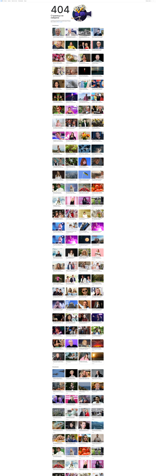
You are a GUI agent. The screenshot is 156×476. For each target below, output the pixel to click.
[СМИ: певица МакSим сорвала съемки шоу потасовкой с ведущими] (97, 228)
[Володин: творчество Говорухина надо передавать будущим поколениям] (84, 345)
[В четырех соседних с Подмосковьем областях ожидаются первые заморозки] (97, 125)
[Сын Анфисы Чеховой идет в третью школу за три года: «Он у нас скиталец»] (58, 125)
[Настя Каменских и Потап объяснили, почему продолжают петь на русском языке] (58, 345)
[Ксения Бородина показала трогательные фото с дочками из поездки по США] (84, 384)
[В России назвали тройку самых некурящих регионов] (71, 228)
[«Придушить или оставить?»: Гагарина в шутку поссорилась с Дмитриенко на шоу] (58, 138)
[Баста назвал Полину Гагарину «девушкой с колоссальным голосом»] (58, 306)
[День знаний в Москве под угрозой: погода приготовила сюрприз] (71, 440)
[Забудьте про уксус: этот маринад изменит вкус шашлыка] (58, 440)
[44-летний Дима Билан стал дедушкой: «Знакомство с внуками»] (97, 453)
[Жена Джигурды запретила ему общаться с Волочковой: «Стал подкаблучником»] (84, 427)
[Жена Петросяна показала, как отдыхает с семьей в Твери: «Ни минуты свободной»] (58, 112)
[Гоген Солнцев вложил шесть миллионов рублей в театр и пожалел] (97, 112)
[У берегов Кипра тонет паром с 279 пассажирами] (84, 440)
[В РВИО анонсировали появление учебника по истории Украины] (84, 177)
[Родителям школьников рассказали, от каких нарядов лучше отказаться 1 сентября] (84, 138)
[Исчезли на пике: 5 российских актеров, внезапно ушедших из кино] (97, 164)
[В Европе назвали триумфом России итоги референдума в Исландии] (84, 453)
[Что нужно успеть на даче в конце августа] (84, 112)
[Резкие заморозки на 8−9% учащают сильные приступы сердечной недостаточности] (71, 164)
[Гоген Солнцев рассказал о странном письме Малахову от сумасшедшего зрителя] (58, 99)
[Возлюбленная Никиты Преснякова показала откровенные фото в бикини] (97, 241)
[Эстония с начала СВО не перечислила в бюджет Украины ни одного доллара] (84, 228)
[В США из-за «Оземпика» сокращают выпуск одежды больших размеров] (84, 86)
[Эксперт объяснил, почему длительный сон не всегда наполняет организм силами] (84, 267)
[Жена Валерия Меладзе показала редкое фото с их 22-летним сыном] (84, 466)
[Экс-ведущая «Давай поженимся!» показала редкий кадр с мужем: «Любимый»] (84, 47)
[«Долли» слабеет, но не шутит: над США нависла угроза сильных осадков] (71, 86)
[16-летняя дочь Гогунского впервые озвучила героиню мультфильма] (97, 410)
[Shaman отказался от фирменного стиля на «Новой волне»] (71, 99)
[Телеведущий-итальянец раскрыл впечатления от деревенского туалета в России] (84, 306)
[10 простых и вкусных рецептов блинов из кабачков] (71, 60)
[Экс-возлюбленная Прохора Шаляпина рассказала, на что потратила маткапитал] (71, 47)
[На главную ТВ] (2, 1)
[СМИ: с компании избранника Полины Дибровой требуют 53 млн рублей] (58, 216)
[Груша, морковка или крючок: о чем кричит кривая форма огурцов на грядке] (97, 332)
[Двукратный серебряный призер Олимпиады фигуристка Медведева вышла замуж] (84, 319)
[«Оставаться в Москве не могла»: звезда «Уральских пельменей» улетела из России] (97, 86)
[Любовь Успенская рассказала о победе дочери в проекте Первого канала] (71, 293)
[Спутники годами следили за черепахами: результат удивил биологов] (71, 384)
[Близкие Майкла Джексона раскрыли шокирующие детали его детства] (97, 397)
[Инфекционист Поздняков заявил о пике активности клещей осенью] (58, 410)
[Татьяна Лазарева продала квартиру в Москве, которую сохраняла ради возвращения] (71, 427)
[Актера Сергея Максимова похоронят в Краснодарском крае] (84, 73)
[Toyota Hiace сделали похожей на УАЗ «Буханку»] (71, 358)
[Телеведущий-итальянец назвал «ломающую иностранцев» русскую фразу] (71, 371)
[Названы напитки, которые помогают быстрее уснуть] (71, 466)
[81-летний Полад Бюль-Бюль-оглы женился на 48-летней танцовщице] (97, 47)
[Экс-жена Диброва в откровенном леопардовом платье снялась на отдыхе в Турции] (58, 151)
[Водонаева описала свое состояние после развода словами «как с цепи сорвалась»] (84, 358)
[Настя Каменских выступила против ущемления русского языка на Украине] (71, 319)
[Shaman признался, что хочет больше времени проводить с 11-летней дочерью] (71, 34)
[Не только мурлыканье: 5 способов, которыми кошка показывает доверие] (97, 254)
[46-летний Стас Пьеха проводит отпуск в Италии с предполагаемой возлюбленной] (84, 216)
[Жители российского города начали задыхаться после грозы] (97, 151)
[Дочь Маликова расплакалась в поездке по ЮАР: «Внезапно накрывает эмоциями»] (97, 177)
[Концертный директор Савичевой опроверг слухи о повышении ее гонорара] (84, 164)
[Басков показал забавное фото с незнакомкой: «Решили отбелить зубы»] (58, 358)
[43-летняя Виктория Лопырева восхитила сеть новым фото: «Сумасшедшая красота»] (97, 306)
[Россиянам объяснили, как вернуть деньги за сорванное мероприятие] (97, 345)
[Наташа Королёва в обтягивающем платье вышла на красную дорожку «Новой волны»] (84, 60)
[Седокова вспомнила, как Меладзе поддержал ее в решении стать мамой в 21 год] (97, 384)
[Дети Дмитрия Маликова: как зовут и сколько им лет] (58, 73)
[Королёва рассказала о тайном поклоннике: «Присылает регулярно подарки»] (71, 138)
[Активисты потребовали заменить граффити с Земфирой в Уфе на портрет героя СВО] (58, 280)
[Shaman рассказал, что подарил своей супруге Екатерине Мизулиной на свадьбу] (58, 453)
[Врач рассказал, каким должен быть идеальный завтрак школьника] (97, 216)
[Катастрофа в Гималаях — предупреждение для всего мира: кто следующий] (84, 34)
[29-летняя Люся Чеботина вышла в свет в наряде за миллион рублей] (71, 112)
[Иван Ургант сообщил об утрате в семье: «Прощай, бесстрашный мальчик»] (97, 34)
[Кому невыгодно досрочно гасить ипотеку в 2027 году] (84, 332)
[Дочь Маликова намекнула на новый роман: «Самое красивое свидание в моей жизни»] (84, 280)
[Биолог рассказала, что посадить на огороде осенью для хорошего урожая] (97, 203)
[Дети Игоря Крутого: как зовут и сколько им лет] (97, 440)
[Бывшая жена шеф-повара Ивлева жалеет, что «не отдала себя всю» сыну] (97, 427)
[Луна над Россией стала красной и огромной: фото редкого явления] (84, 241)
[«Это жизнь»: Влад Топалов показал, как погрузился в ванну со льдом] (58, 228)
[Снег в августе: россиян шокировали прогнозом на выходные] (58, 466)
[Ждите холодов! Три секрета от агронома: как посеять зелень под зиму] (71, 151)
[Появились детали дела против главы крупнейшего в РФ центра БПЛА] (71, 73)
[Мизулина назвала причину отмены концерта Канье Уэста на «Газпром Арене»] (71, 203)
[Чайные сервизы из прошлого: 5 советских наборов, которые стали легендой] (84, 410)
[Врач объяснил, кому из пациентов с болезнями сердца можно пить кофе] (97, 371)
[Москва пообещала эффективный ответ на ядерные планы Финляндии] (71, 306)
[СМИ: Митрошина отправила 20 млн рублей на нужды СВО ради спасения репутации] (58, 177)
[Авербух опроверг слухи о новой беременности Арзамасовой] (71, 267)
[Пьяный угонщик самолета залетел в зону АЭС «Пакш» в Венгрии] (58, 427)
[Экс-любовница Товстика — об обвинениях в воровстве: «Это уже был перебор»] (58, 319)
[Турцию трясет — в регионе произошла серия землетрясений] (84, 151)
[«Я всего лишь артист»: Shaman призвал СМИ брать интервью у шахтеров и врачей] (71, 345)
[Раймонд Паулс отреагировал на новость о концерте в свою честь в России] (58, 34)
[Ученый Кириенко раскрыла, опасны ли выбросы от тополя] (97, 280)
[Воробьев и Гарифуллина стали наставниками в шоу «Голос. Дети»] (58, 293)
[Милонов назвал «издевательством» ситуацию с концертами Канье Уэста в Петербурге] (58, 47)
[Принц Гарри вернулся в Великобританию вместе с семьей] (71, 280)
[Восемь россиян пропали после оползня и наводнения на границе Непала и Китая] (71, 177)
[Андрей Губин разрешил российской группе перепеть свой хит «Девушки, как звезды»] (58, 332)
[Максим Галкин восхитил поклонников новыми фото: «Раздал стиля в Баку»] (58, 190)
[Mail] (1, 1)
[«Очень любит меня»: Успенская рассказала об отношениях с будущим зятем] (97, 293)
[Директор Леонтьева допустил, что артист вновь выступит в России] (97, 319)
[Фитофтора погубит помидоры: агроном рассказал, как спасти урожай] (97, 190)
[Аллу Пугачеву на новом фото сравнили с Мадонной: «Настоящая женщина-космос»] (84, 254)
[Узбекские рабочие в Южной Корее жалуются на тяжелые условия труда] (97, 466)
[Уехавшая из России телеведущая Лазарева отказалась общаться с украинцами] (58, 203)
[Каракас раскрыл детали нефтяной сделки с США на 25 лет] (97, 358)
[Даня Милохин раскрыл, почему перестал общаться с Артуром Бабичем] (84, 125)
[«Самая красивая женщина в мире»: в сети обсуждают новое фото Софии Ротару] (71, 216)
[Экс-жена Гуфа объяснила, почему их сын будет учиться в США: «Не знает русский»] (84, 397)
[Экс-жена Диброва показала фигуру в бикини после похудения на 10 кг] (71, 254)
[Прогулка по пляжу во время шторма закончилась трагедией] (97, 73)
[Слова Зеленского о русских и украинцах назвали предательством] (97, 60)
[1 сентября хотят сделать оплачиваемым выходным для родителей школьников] (97, 267)
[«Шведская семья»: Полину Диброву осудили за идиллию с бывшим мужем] (97, 99)
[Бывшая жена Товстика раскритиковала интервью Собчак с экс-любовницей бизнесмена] (58, 86)
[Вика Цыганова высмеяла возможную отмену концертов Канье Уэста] (71, 190)
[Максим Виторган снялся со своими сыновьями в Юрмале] (58, 254)
